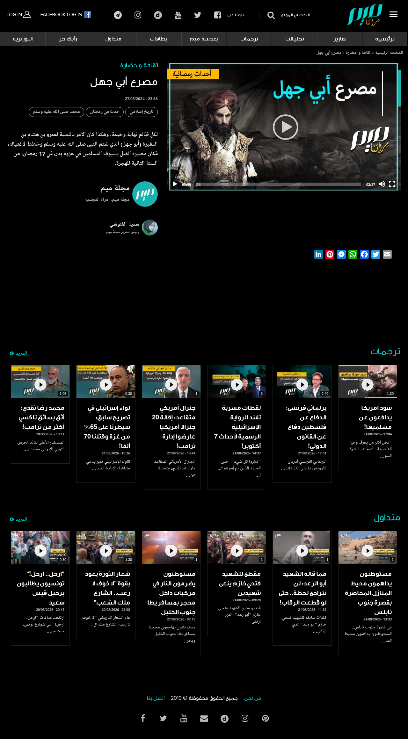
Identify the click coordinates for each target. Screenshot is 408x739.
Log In (15, 14)
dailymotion (158, 15)
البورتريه (23, 39)
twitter (198, 15)
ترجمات (249, 39)
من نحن (252, 698)
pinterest (265, 718)
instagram (138, 15)
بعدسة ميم (204, 39)
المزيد (21, 354)
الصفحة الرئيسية (389, 53)
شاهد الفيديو (368, 381)
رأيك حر (68, 39)
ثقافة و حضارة (358, 53)
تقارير (339, 39)
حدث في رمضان (105, 112)
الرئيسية (385, 39)
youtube (178, 15)
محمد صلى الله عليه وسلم (56, 112)
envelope (204, 718)
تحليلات (294, 39)
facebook (217, 15)
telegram (117, 15)
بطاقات (158, 39)
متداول (113, 39)
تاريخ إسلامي (141, 112)
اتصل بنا (155, 698)
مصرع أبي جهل (328, 53)
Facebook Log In (62, 14)
